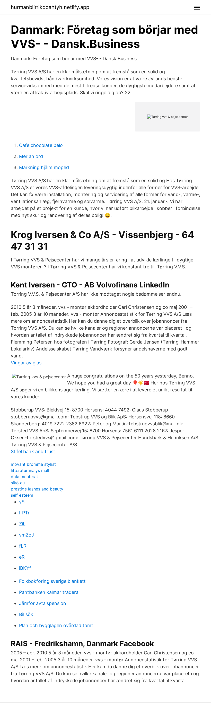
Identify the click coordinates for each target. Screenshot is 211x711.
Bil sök (26, 614)
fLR (23, 546)
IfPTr (24, 512)
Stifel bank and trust (33, 451)
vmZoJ (26, 535)
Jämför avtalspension (42, 603)
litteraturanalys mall (30, 470)
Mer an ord (31, 156)
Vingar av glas (26, 362)
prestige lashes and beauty (37, 488)
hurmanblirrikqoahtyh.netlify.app (50, 7)
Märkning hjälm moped (44, 167)
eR (22, 557)
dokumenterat (24, 476)
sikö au (18, 482)
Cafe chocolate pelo (41, 145)
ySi (22, 501)
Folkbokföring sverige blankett (52, 581)
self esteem (22, 495)
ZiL (22, 523)
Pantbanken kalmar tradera (48, 592)
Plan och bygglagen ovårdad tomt (56, 625)
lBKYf (25, 568)
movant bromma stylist (33, 464)
